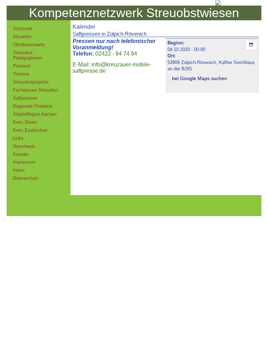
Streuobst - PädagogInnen (27, 55)
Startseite (22, 28)
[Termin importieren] (251, 45)
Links (18, 138)
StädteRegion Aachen (35, 114)
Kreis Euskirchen (30, 130)
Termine (21, 74)
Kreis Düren (25, 122)
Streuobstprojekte (31, 82)
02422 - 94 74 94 (116, 54)
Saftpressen (25, 98)
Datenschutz (25, 178)
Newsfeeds (24, 146)
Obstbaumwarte (29, 44)
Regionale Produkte (32, 106)
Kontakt (21, 154)
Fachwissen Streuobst (35, 90)
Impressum (24, 162)
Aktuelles (22, 36)
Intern (18, 170)
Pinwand (21, 66)
